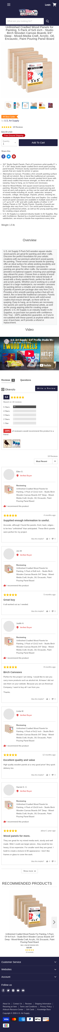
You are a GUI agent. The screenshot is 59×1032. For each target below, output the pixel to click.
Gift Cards (30, 1009)
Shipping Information (43, 1004)
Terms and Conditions (28, 1007)
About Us (6, 1004)
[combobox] (25, 21)
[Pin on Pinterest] (14, 156)
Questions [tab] (25, 380)
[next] (54, 922)
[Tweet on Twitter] (9, 156)
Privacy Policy (46, 1007)
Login (47, 4)
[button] (12, 127)
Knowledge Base (44, 1009)
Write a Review (46, 388)
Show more (28, 871)
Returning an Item (10, 1007)
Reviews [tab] (7, 380)
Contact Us (17, 1004)
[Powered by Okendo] (8, 389)
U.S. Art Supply (11, 121)
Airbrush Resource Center (13, 1009)
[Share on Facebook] (3, 156)
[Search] (47, 21)
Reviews (28, 1004)
